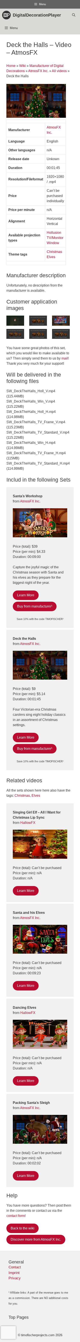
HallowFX (27, 822)
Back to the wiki (22, 1228)
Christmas (54, 252)
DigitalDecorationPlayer (37, 15)
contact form (15, 1216)
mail (64, 358)
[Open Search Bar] (73, 15)
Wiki (22, 66)
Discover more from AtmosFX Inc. (36, 1239)
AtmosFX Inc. (38, 71)
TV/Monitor (55, 238)
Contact (15, 1267)
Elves (51, 257)
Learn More (25, 595)
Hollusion (54, 232)
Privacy (15, 1278)
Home (11, 66)
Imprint (14, 1273)
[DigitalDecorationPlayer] (7, 15)
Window (53, 243)
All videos (59, 71)
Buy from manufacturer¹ (34, 606)
